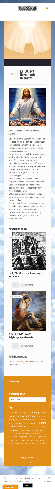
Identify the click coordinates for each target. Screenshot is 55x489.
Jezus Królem (29, 423)
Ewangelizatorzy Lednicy (23, 416)
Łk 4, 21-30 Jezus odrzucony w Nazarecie (25, 274)
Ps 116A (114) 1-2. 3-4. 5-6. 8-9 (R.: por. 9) (31, 430)
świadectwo (43, 443)
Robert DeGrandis (15, 443)
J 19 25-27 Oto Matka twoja (26, 420)
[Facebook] (24, 462)
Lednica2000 (16, 426)
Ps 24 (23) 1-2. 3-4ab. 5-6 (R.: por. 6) (29, 437)
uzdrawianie (12, 447)
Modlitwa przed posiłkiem (32, 427)
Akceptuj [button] (27, 485)
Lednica (42, 422)
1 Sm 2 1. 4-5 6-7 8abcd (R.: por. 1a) (20, 413)
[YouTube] (27, 462)
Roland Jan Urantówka (30, 443)
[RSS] (31, 462)
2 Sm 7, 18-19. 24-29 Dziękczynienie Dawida (21, 335)
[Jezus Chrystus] (27, 8)
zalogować (24, 361)
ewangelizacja (39, 412)
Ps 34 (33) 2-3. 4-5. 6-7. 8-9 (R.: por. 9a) (34, 440)
